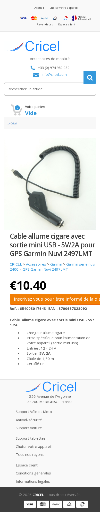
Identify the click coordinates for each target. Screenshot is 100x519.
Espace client (66, 24)
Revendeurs (45, 24)
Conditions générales (33, 473)
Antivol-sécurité (29, 419)
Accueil (39, 7)
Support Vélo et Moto (34, 411)
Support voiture (29, 427)
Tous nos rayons (30, 454)
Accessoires (36, 264)
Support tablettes (31, 438)
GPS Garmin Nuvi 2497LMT (45, 269)
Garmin (56, 264)
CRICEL (16, 264)
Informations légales (33, 481)
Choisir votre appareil (64, 7)
